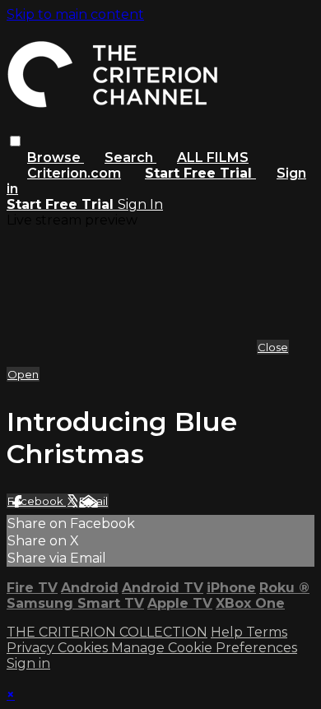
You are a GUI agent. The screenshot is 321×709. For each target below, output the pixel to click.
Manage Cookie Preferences (204, 648)
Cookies (84, 648)
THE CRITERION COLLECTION (107, 632)
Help (228, 632)
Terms (266, 632)
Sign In (140, 204)
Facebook (36, 500)
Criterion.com (74, 173)
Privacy (32, 648)
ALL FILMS (213, 157)
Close (273, 347)
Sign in (28, 663)
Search (130, 157)
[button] (15, 141)
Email (93, 500)
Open (23, 374)
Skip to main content (75, 14)
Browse (55, 157)
